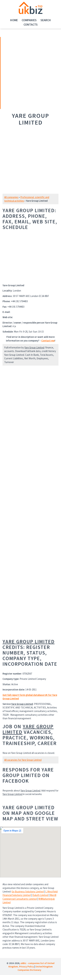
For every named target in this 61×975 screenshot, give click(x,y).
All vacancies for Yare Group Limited (23, 759)
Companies (29, 20)
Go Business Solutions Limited (28, 891)
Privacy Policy (26, 966)
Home (14, 20)
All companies (11, 197)
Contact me (48, 340)
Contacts (31, 24)
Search (45, 20)
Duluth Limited (40, 895)
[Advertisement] (24, 72)
